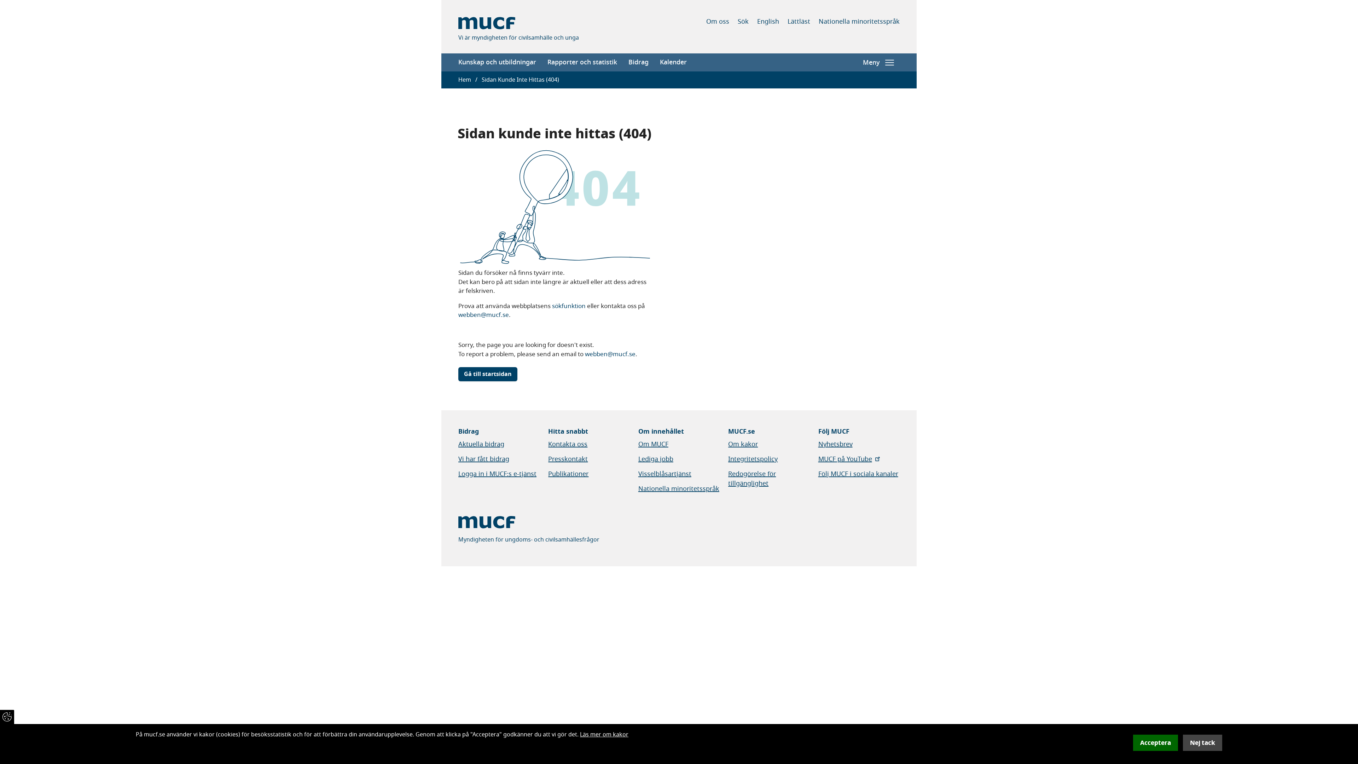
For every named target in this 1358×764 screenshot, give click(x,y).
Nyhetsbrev (835, 444)
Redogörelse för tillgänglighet (752, 478)
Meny (871, 62)
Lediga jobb (655, 459)
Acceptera (1155, 742)
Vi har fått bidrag (483, 459)
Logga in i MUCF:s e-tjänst (497, 474)
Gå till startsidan (488, 374)
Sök (743, 21)
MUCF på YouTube (845, 459)
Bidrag (638, 62)
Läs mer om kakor (604, 734)
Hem (464, 80)
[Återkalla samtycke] (7, 717)
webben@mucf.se (483, 315)
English (768, 21)
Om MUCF (653, 444)
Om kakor (743, 444)
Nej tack (1202, 742)
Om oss (717, 21)
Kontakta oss (567, 444)
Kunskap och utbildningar (497, 62)
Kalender (673, 62)
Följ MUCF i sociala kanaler (858, 474)
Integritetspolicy (753, 459)
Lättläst (799, 21)
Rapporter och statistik (582, 62)
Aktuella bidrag (481, 444)
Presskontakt (568, 459)
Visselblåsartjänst (664, 474)
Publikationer (568, 474)
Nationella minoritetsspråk (859, 21)
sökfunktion (569, 306)
